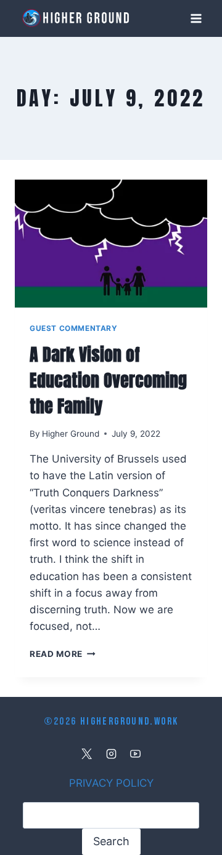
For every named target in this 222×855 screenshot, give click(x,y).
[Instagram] (111, 754)
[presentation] (111, 244)
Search (111, 841)
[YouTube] (135, 754)
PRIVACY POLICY (111, 783)
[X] (86, 754)
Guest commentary (74, 328)
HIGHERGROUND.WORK (129, 721)
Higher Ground (70, 434)
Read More (63, 654)
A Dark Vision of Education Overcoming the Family (108, 380)
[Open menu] (195, 18)
